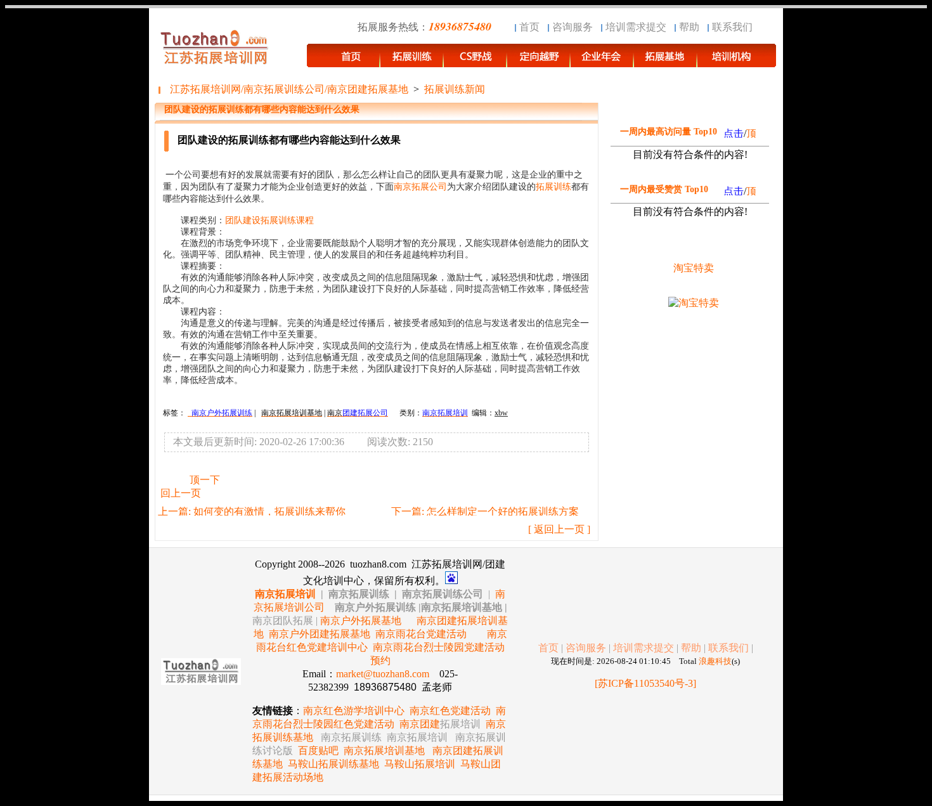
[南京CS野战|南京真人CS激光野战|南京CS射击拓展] (475, 61)
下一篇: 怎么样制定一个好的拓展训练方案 (485, 511)
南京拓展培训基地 (384, 750)
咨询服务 (572, 27)
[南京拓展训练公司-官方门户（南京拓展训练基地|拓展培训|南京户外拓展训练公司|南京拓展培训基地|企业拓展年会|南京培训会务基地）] (412, 61)
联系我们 (732, 27)
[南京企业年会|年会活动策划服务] (602, 61)
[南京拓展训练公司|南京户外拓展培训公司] (736, 61)
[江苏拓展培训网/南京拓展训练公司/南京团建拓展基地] (343, 61)
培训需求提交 (635, 27)
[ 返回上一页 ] (559, 529)
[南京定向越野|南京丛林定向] (539, 61)
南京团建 (440, 723)
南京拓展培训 (285, 593)
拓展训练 (553, 187)
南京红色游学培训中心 (354, 710)
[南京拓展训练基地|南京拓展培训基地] (665, 61)
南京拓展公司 (420, 187)
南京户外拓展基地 (360, 620)
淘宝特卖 (693, 268)
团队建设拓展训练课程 (269, 220)
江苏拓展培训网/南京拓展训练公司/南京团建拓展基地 (289, 89)
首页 (529, 27)
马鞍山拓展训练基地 (333, 763)
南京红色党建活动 (450, 710)
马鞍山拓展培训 (419, 763)
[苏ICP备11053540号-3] (645, 683)
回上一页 (180, 493)
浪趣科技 (715, 661)
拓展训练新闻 (454, 89)
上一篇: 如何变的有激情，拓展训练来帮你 (252, 511)
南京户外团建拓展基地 (319, 633)
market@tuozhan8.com (382, 673)
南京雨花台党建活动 (421, 633)
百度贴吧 (318, 750)
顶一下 (205, 479)
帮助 (689, 27)
